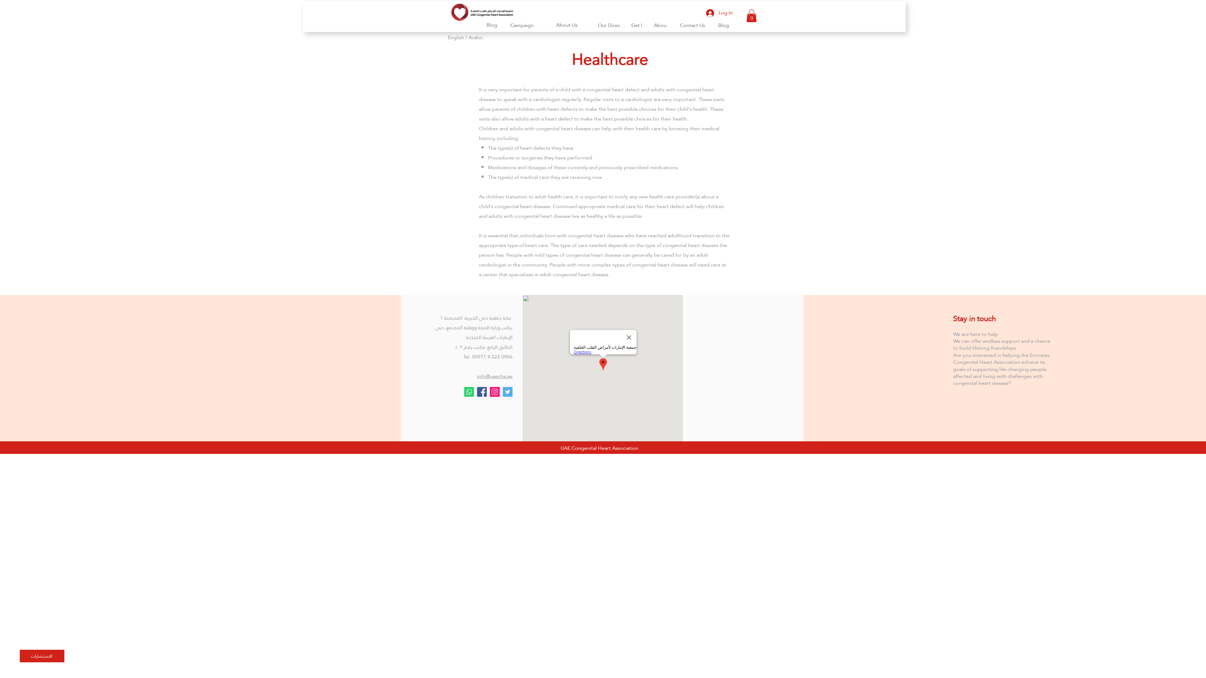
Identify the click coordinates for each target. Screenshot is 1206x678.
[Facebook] (482, 392)
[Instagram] (495, 392)
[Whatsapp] (469, 392)
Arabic (476, 37)
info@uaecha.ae (495, 376)
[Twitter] (508, 392)
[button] (567, 25)
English (456, 37)
